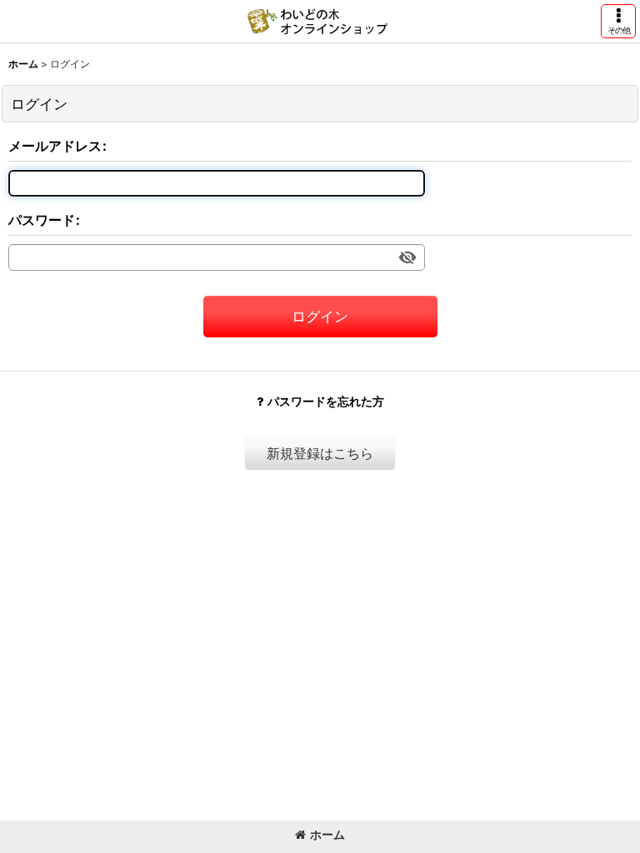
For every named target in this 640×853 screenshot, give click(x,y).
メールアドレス (55, 145)
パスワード (41, 220)
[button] (618, 21)
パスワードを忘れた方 (326, 401)
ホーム (327, 834)
